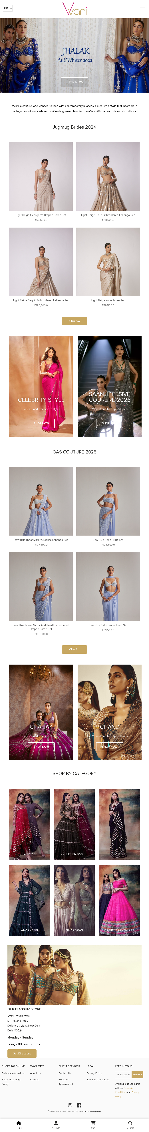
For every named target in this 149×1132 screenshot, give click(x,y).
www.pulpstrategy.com (90, 1111)
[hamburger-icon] (142, 8)
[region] (74, 55)
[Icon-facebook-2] (79, 1105)
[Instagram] (69, 1105)
